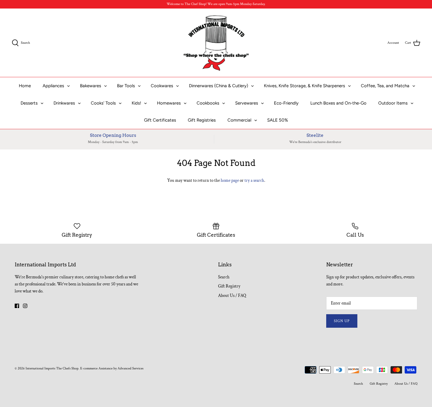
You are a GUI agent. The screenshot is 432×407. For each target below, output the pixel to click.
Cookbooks (208, 103)
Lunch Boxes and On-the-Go (338, 103)
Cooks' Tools (103, 103)
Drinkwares (64, 103)
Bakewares (90, 85)
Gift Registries (202, 120)
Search (224, 277)
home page (230, 180)
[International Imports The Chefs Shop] (216, 42)
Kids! (136, 103)
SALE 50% (277, 120)
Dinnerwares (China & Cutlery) (218, 85)
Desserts (29, 103)
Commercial (239, 120)
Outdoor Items (393, 103)
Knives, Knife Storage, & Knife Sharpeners (304, 85)
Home (25, 85)
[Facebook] (17, 306)
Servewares (246, 103)
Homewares (169, 103)
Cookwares (162, 85)
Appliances (53, 85)
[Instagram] (25, 306)
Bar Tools (126, 85)
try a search (254, 180)
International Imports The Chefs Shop (52, 368)
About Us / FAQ (232, 295)
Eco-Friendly (286, 103)
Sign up (342, 321)
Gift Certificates (160, 120)
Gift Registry (229, 286)
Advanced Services (130, 368)
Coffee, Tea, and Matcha (385, 85)
